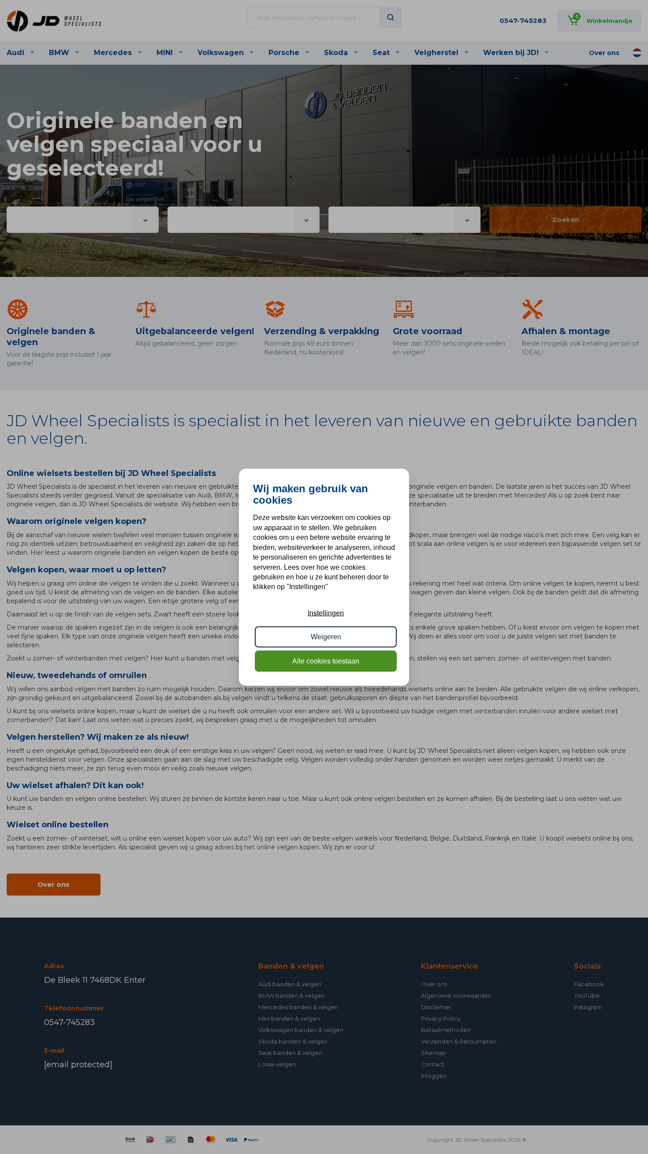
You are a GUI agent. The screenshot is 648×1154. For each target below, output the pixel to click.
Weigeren (326, 637)
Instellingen (326, 612)
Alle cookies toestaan (325, 660)
